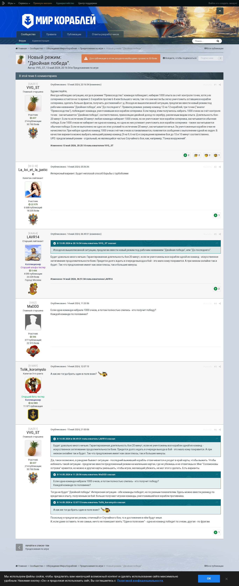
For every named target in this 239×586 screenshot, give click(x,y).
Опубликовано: (70, 84)
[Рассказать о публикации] (220, 84)
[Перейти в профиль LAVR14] (33, 253)
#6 (215, 429)
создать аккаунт (228, 3)
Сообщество (28, 34)
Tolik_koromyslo (33, 369)
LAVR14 (33, 237)
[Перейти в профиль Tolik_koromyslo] (33, 385)
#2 (215, 167)
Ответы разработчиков (105, 34)
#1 (215, 84)
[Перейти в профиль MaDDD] (33, 322)
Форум (22, 40)
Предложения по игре (86, 67)
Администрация (40, 40)
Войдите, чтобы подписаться (180, 58)
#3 (215, 234)
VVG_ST (40, 67)
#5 (215, 366)
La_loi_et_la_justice (33, 172)
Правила (51, 34)
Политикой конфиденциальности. (140, 580)
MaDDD (33, 306)
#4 (215, 303)
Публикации (74, 34)
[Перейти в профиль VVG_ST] (20, 59)
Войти (212, 3)
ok (209, 578)
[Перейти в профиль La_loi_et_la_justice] (33, 190)
